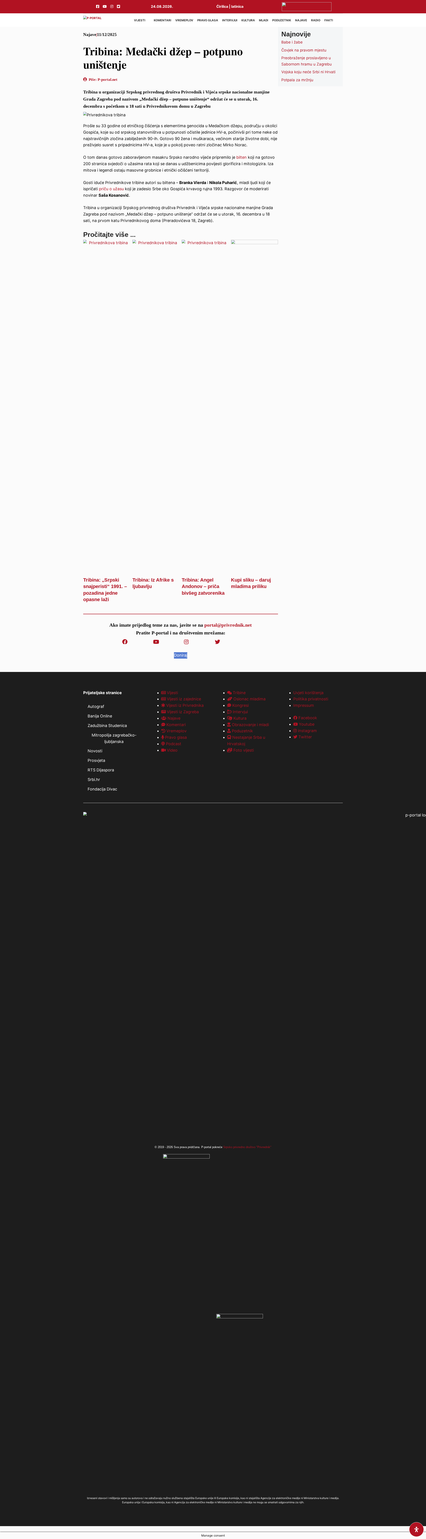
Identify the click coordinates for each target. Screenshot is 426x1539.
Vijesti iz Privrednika (184, 705)
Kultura (248, 20)
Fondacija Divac (102, 789)
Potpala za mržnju (297, 80)
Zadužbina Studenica (107, 725)
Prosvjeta (96, 760)
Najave (301, 20)
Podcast (173, 743)
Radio (315, 20)
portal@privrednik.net (228, 625)
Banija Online (100, 716)
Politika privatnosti (310, 699)
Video (172, 750)
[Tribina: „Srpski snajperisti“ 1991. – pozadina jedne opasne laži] (106, 569)
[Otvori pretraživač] (339, 20)
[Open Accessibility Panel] (416, 1529)
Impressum (303, 705)
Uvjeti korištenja (308, 692)
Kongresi (240, 705)
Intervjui (229, 20)
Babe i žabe (292, 42)
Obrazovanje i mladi (250, 724)
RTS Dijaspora (101, 770)
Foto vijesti (243, 750)
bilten (241, 157)
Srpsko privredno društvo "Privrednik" (247, 1147)
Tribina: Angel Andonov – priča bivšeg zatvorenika (203, 586)
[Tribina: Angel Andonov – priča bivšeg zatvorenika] (205, 569)
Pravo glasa (207, 20)
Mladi (263, 20)
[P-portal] (98, 20)
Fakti (328, 20)
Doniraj (180, 655)
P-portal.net (107, 79)
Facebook (307, 717)
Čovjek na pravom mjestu (303, 50)
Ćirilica (222, 6)
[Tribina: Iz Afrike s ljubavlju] (155, 569)
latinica (237, 6)
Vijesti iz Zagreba (182, 711)
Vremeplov (184, 20)
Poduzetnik (281, 20)
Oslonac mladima (249, 699)
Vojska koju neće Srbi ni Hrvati (308, 72)
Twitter (304, 737)
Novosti (95, 751)
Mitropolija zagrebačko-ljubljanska (114, 738)
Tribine (239, 692)
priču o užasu (111, 188)
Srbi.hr (94, 779)
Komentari (162, 20)
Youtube (306, 724)
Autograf (96, 706)
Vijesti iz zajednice (183, 699)
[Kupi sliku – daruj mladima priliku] (254, 569)
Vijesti (139, 20)
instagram (307, 730)
